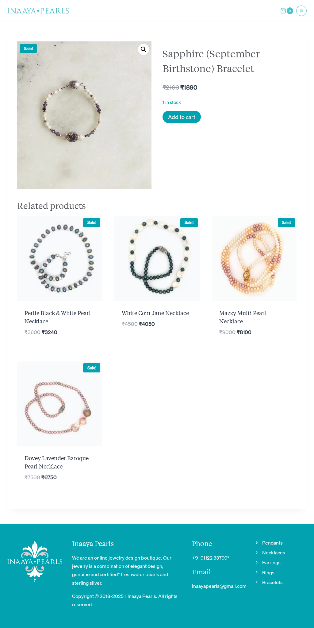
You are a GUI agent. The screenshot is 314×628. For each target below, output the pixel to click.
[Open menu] (301, 11)
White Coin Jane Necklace (155, 313)
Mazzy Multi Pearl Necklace (242, 317)
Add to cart (181, 116)
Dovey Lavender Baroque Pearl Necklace (57, 462)
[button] (143, 49)
